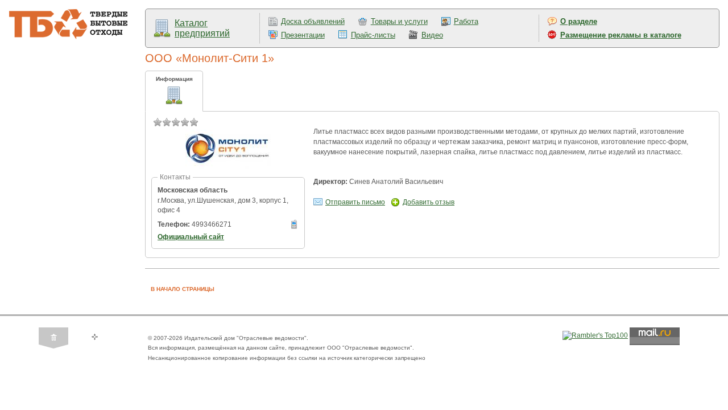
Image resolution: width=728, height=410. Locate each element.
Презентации (303, 35)
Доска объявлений (313, 21)
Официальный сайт (191, 237)
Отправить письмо (355, 202)
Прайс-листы (373, 35)
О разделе (578, 21)
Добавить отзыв (428, 202)
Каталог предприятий (202, 28)
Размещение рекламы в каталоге (620, 35)
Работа (466, 21)
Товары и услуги (399, 21)
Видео (432, 35)
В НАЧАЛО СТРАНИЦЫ (182, 289)
